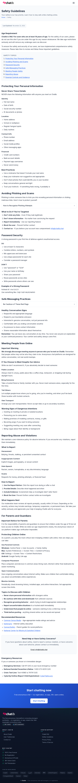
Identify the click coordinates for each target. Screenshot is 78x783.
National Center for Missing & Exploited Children (22, 631)
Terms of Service (47, 742)
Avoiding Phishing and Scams (16, 62)
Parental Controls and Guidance (17, 77)
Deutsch (18, 776)
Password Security (12, 65)
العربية (30, 772)
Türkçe (25, 776)
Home (3, 17)
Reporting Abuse (11, 74)
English (5, 772)
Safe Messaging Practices (15, 68)
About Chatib (8, 734)
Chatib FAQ (45, 734)
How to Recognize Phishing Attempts (17, 206)
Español (70, 772)
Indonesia (37, 772)
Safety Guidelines (47, 737)
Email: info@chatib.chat (39, 650)
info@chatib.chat (57, 229)
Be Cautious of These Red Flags (16, 304)
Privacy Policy (46, 739)
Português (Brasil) (8, 776)
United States (14, 772)
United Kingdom (52, 772)
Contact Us (7, 739)
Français (23, 772)
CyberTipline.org (46, 676)
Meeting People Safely (14, 71)
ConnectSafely (9, 627)
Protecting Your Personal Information (19, 59)
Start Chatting (39, 701)
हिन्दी (44, 772)
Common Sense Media (12, 620)
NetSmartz (8, 624)
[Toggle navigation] (74, 3)
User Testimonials (9, 737)
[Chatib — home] (8, 714)
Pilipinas (62, 772)
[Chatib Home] (8, 3)
